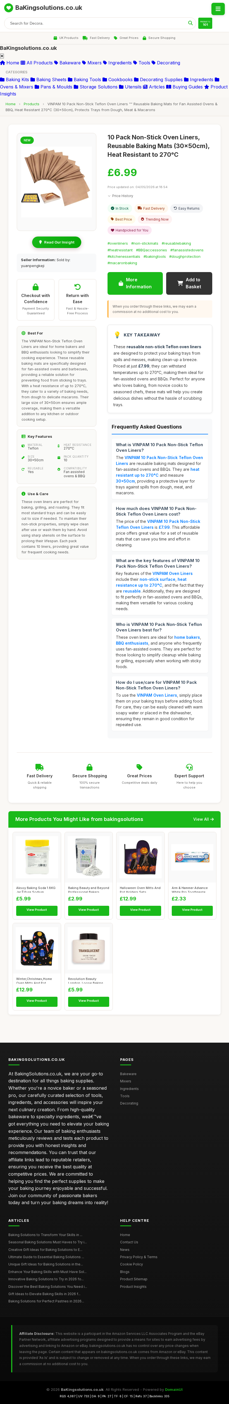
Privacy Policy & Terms (139, 1257)
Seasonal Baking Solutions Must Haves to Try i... (47, 1242)
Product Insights (133, 1286)
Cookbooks (120, 79)
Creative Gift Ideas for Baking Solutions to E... (45, 1250)
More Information (139, 283)
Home (12, 62)
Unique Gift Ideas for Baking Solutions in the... (45, 1264)
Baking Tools (86, 79)
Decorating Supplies (161, 79)
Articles (156, 87)
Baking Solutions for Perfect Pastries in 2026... (46, 1301)
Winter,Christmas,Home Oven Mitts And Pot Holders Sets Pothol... (34, 980)
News (125, 1250)
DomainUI (174, 1389)
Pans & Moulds (55, 87)
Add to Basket (193, 283)
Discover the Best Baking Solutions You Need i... (47, 1286)
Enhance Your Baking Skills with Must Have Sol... (47, 1272)
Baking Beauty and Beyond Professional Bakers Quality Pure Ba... (88, 889)
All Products (39, 62)
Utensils (132, 87)
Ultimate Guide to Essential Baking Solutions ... (46, 1257)
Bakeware (69, 62)
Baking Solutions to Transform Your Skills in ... (45, 1235)
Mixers (94, 62)
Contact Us (129, 1242)
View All (201, 819)
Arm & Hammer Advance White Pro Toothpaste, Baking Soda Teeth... (190, 889)
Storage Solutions (98, 87)
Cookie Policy (131, 1264)
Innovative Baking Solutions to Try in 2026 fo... (46, 1279)
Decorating (168, 62)
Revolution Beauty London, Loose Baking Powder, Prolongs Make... (87, 980)
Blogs (125, 1272)
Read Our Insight (59, 242)
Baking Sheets (50, 79)
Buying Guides (187, 87)
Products (31, 104)
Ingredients (119, 62)
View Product (37, 910)
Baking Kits (16, 79)
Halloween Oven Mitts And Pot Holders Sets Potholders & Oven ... (140, 889)
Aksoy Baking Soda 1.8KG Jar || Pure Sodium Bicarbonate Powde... (36, 889)
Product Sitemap (133, 1279)
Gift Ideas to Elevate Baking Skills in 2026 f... (44, 1294)
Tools (143, 62)
